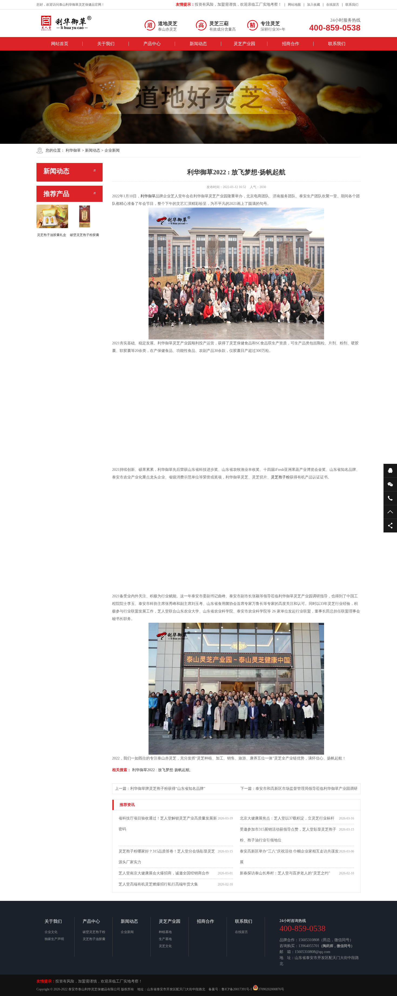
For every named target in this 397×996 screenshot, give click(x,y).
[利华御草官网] (71, 23)
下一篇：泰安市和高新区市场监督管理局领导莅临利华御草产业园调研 (299, 789)
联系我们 (351, 4)
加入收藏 (313, 4)
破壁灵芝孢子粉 (94, 932)
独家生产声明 (54, 939)
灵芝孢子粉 (280, 477)
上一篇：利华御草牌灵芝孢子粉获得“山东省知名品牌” (160, 789)
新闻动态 (198, 43)
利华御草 (73, 150)
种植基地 (165, 932)
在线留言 (332, 4)
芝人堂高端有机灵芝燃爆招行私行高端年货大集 (158, 884)
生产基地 (165, 939)
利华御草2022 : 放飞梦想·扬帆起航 (160, 770)
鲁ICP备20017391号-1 (236, 989)
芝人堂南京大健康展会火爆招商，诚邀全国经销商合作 (164, 873)
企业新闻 (112, 150)
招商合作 (290, 43)
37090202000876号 (271, 989)
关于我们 (106, 43)
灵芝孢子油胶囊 (94, 939)
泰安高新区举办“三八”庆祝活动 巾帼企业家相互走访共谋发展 (289, 856)
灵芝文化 (165, 946)
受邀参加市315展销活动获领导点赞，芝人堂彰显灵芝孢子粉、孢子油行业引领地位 (288, 834)
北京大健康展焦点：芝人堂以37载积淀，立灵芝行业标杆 (287, 818)
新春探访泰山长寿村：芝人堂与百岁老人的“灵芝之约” (285, 873)
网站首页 (59, 43)
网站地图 (294, 4)
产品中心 (152, 43)
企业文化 (51, 932)
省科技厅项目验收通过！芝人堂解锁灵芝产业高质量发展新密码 (168, 823)
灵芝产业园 (244, 43)
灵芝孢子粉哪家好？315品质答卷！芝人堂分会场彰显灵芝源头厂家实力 (167, 856)
